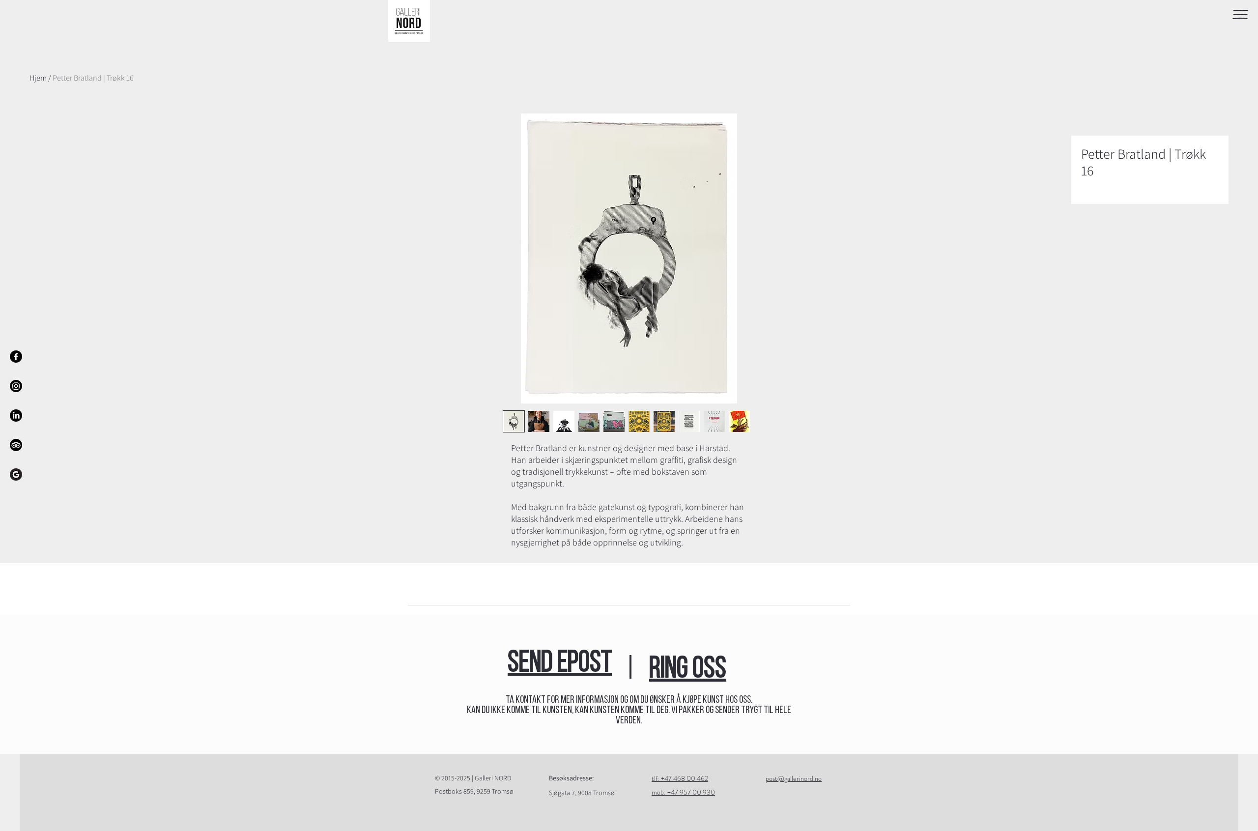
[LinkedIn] (16, 415)
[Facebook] (16, 356)
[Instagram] (16, 386)
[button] (1240, 14)
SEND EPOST (560, 664)
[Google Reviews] (16, 474)
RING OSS (687, 670)
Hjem (38, 78)
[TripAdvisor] (16, 445)
